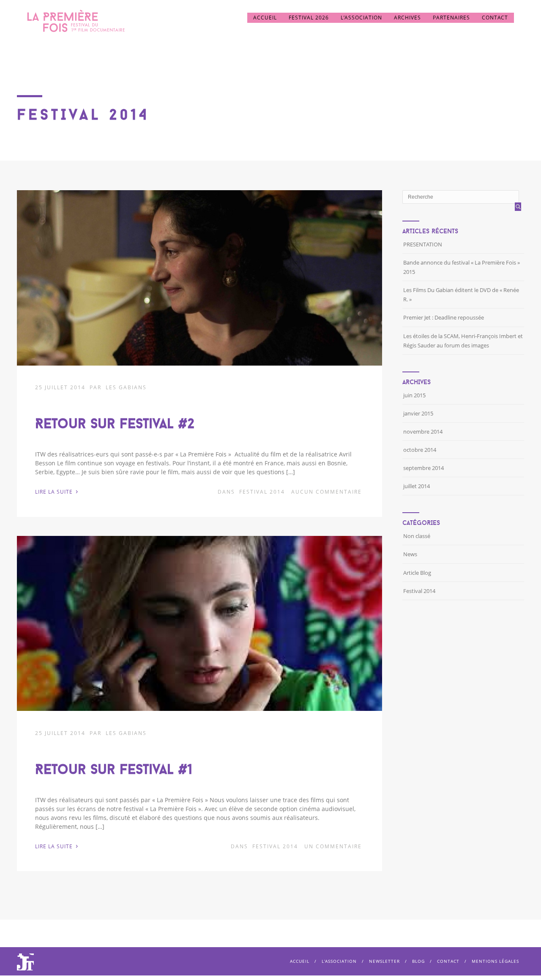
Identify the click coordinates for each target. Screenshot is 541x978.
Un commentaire (333, 846)
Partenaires (451, 17)
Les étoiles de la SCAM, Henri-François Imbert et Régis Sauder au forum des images (463, 340)
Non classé (416, 536)
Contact (495, 17)
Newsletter (384, 961)
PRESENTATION (422, 244)
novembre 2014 (423, 431)
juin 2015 (414, 395)
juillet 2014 (416, 486)
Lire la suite (56, 491)
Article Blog (417, 572)
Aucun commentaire (326, 491)
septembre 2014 (423, 468)
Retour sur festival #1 (113, 769)
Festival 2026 (309, 17)
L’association (361, 17)
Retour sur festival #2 (114, 423)
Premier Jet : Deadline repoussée (443, 317)
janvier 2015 (418, 413)
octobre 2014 (419, 449)
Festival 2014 (262, 491)
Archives (407, 17)
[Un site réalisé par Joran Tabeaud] (25, 967)
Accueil (265, 17)
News (410, 554)
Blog (418, 961)
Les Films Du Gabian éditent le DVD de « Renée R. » (461, 294)
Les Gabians (126, 387)
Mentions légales (495, 961)
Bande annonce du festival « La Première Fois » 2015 (461, 267)
